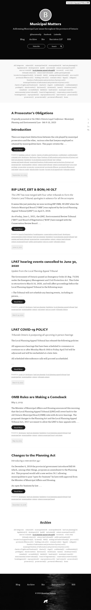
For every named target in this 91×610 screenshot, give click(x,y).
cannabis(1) (23, 89)
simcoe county (24, 169)
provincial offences (51, 167)
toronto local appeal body (54, 169)
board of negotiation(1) (47, 92)
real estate (15, 169)
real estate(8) (50, 68)
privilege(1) (19, 87)
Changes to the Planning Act (33, 455)
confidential (62, 155)
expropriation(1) (33, 94)
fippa (39, 157)
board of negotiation (26, 234)
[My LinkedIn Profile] (88, 126)
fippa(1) (65, 77)
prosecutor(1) (29, 97)
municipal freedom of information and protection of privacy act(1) (46, 82)
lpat (54, 159)
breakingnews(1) (20, 94)
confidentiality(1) (71, 85)
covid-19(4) (69, 70)
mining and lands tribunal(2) (59, 75)
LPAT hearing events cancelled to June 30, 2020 (44, 263)
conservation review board (53, 234)
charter (33, 155)
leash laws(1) (53, 89)
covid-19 (22, 307)
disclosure (33, 157)
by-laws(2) (38, 75)
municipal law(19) (41, 65)
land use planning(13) (70, 65)
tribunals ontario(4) (29, 72)
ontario (34, 164)
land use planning (17, 159)
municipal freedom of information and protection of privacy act (52, 162)
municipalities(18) (55, 65)
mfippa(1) (72, 77)
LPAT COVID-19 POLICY (29, 329)
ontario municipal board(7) (65, 68)
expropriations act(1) (48, 94)
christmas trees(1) (70, 87)
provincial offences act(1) (24, 77)
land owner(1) (61, 94)
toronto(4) (59, 70)
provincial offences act (66, 167)
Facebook (47, 34)
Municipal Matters (48, 593)
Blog (22, 39)
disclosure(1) (41, 87)
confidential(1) (59, 85)
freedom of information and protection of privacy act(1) (46, 80)
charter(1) (42, 85)
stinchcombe (34, 169)
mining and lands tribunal (20, 162)
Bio (43, 39)
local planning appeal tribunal (42, 159)
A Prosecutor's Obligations (32, 113)
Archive (33, 39)
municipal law (16, 164)
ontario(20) (29, 65)
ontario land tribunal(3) (45, 72)
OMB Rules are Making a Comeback (38, 397)
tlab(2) (45, 75)
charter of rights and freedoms (47, 155)
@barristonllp (35, 34)
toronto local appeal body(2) (23, 75)
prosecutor (31, 167)
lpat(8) (42, 68)
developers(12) (34, 68)
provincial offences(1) (55, 97)
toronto (42, 169)
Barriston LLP (55, 39)
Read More (18, 149)
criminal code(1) (55, 77)
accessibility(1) (34, 89)
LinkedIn (57, 34)
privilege (14, 167)
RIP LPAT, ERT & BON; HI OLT (34, 189)
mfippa (58, 159)
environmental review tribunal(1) (26, 92)
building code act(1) (41, 77)
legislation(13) (22, 68)
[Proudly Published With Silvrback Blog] (45, 602)
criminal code (16, 157)
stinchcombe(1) (30, 87)
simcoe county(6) (25, 70)
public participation (36, 241)
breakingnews (38, 234)
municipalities (27, 164)
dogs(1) (50, 85)
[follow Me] (88, 119)
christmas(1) (51, 87)
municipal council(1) (66, 89)
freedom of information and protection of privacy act (59, 157)
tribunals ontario (69, 169)
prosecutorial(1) (40, 97)
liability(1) (43, 89)
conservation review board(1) (67, 92)
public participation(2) (62, 72)
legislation (27, 159)
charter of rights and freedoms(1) (26, 85)
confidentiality (72, 155)
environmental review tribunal (22, 236)
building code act (25, 155)
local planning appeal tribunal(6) (44, 70)
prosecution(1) (72, 94)
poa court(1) (74, 75)
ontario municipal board (61, 164)
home (66, 97)
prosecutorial (40, 167)
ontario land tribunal (45, 164)
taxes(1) (60, 87)
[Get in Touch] (88, 129)
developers (25, 157)
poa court (73, 164)
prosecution (22, 167)
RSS (69, 39)
